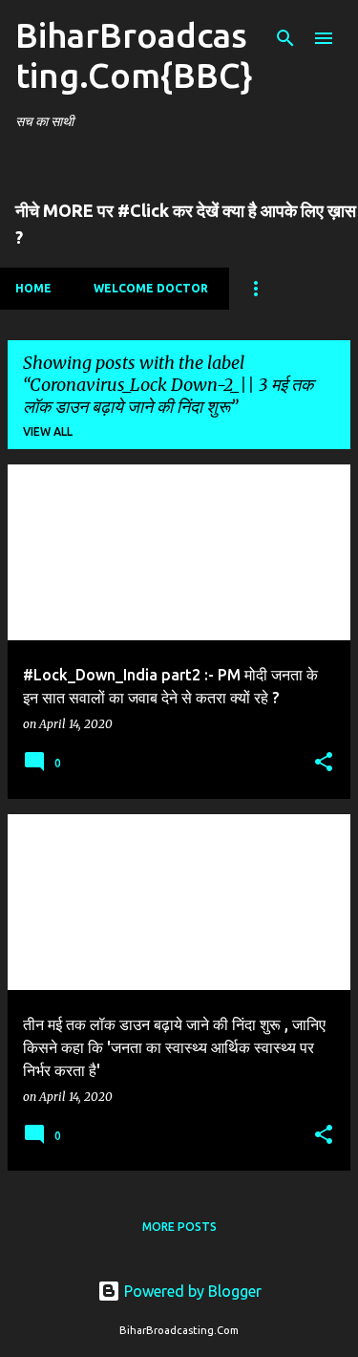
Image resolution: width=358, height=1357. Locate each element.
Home (33, 288)
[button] (323, 763)
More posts (179, 1226)
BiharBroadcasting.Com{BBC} (134, 55)
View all (48, 431)
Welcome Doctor (151, 288)
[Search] (285, 38)
